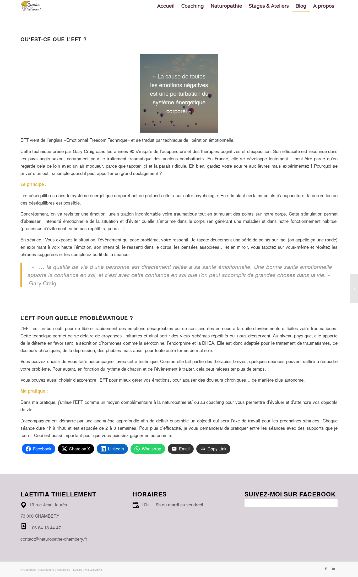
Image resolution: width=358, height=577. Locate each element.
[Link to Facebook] (326, 568)
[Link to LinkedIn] (334, 568)
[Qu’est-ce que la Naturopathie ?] (354, 288)
